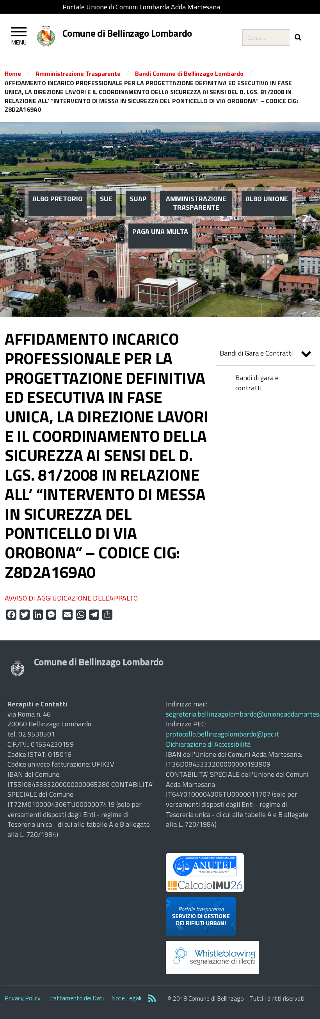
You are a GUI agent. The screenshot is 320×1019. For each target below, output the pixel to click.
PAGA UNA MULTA (160, 231)
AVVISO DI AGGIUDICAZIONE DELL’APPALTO (71, 598)
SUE (106, 198)
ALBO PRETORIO (57, 198)
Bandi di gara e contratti (257, 382)
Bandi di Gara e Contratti (256, 353)
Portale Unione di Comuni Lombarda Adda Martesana (141, 7)
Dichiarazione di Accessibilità (208, 744)
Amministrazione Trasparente (78, 73)
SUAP (138, 198)
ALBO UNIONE (266, 198)
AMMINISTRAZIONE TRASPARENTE (196, 203)
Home (13, 73)
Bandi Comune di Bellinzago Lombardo (189, 73)
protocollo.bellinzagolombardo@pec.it (222, 734)
